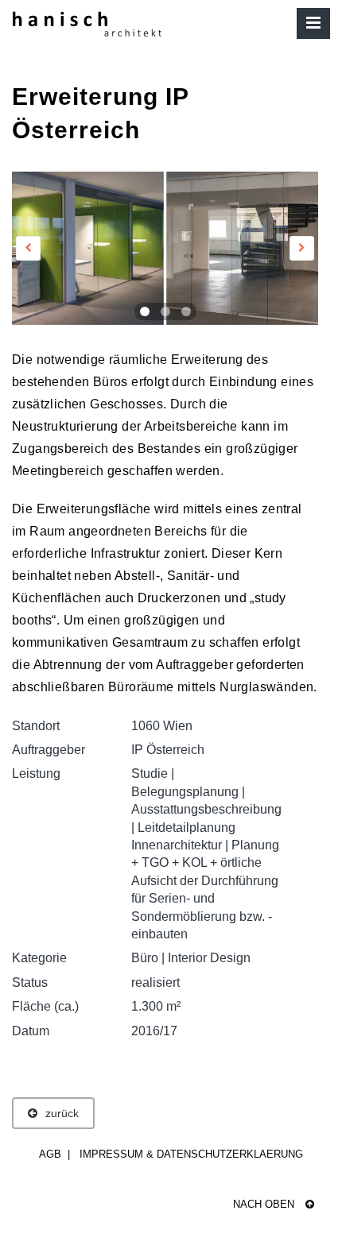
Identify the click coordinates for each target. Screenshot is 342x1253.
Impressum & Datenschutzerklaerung (191, 1154)
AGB (50, 1154)
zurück (62, 1113)
